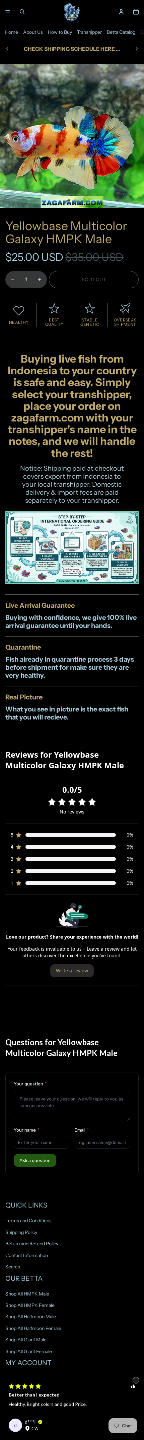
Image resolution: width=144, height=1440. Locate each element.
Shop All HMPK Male (27, 1293)
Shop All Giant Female (28, 1351)
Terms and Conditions (28, 1221)
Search (12, 1267)
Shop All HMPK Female (30, 1305)
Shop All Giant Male (26, 1340)
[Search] (22, 11)
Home (11, 32)
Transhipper (89, 32)
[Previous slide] (7, 48)
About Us (33, 32)
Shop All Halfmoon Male (30, 1317)
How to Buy (60, 32)
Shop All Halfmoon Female (33, 1328)
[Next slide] (136, 48)
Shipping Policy (21, 1232)
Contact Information (26, 1255)
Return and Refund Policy (31, 1244)
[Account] (121, 11)
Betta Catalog (121, 32)
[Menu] (7, 11)
